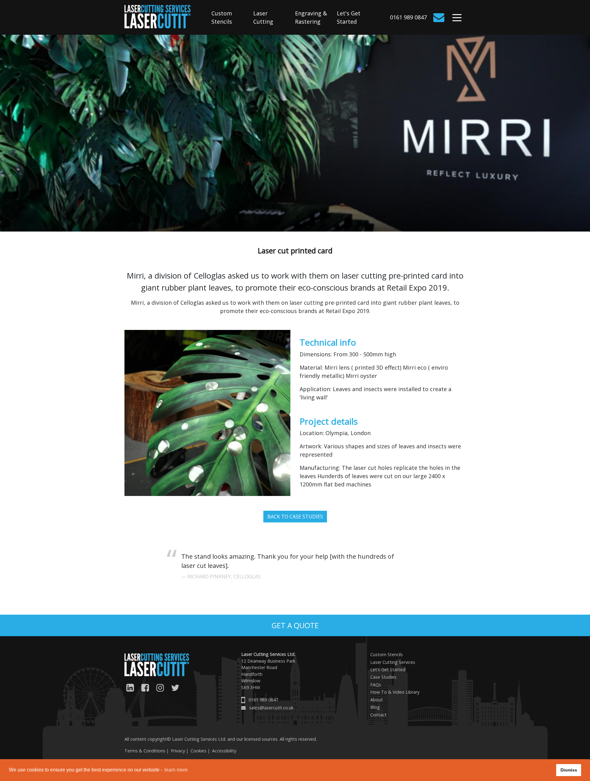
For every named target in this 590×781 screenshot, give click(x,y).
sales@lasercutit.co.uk (271, 708)
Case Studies (383, 677)
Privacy (178, 751)
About (376, 700)
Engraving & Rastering (311, 17)
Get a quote (295, 625)
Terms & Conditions (144, 751)
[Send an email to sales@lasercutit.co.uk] (440, 17)
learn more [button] (176, 769)
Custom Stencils (221, 17)
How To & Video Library (394, 692)
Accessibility (224, 751)
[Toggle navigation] (457, 19)
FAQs (375, 685)
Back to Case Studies (295, 516)
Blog (375, 707)
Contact (378, 715)
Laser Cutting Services (392, 662)
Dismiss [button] (568, 769)
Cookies (198, 751)
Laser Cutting (263, 17)
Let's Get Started (348, 17)
